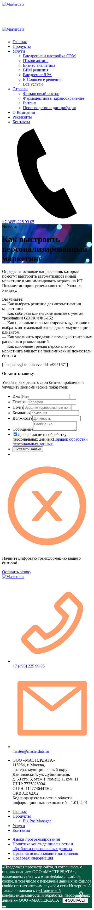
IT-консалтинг (35, 60)
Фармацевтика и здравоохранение (53, 98)
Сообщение (23, 429)
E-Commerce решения (42, 79)
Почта (18, 407)
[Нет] (4, 907)
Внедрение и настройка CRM (49, 56)
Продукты (22, 46)
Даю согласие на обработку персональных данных (50, 439)
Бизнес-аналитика (39, 65)
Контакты (21, 122)
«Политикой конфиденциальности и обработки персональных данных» (46, 895)
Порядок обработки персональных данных (50, 441)
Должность (22, 418)
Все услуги (33, 84)
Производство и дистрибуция (49, 107)
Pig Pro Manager (37, 821)
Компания (22, 413)
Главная (20, 42)
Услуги (19, 51)
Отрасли (20, 89)
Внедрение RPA (37, 74)
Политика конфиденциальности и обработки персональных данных (43, 846)
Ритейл (29, 103)
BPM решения (35, 70)
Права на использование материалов (45, 853)
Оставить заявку (28, 449)
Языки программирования (36, 839)
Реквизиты (22, 117)
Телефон (20, 402)
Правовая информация (33, 858)
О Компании (24, 112)
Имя (16, 396)
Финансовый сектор (41, 93)
